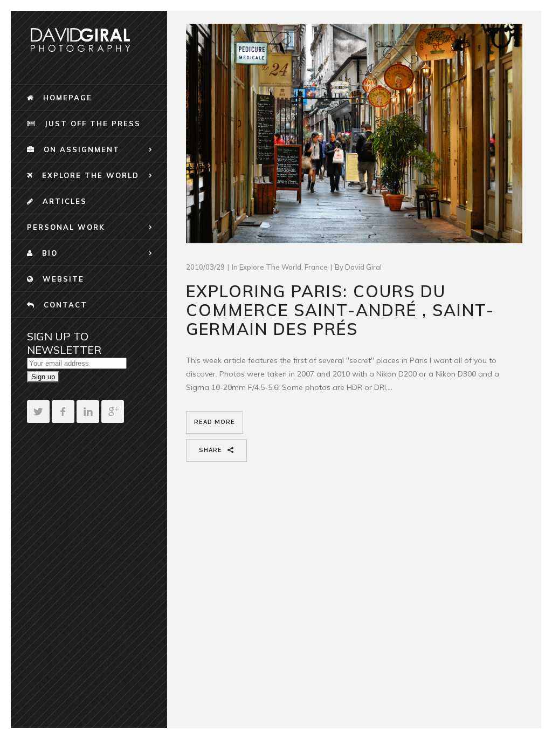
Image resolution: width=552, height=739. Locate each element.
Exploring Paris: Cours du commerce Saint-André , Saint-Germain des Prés (340, 310)
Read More (214, 422)
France (316, 267)
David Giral (363, 267)
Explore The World (270, 267)
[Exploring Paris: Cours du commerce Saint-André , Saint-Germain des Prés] (354, 133)
